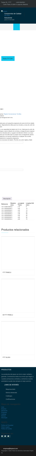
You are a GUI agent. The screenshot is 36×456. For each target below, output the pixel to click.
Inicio (2, 407)
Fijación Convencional (10, 114)
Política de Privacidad (7, 425)
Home (5, 59)
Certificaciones (10, 399)
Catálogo (3, 414)
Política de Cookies (6, 429)
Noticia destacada (11, 392)
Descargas (4, 417)
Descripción (7, 198)
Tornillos (19, 114)
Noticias (3, 416)
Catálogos (9, 396)
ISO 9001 (7, 15)
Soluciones (4, 410)
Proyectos (4, 412)
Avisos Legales (5, 427)
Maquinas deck (10, 389)
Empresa (3, 409)
